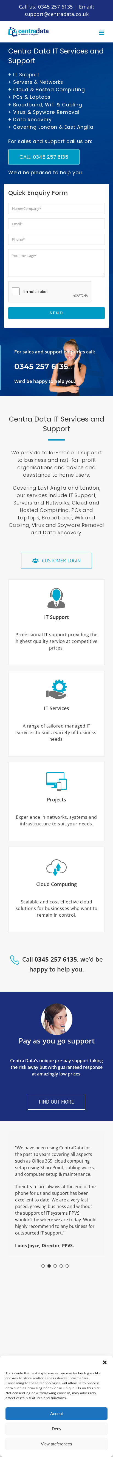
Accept (56, 1413)
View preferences (56, 1444)
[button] (105, 1362)
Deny (56, 1428)
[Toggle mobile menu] (102, 33)
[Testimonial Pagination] (43, 1266)
